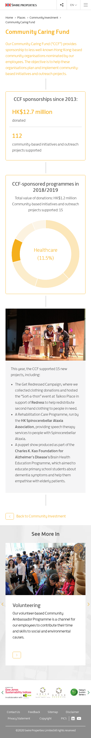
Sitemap (53, 712)
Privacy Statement (19, 718)
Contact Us (13, 712)
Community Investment (44, 17)
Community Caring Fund (20, 22)
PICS (64, 718)
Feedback (34, 712)
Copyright (45, 718)
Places (21, 17)
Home (9, 17)
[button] (88, 604)
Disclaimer (72, 712)
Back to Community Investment (41, 516)
